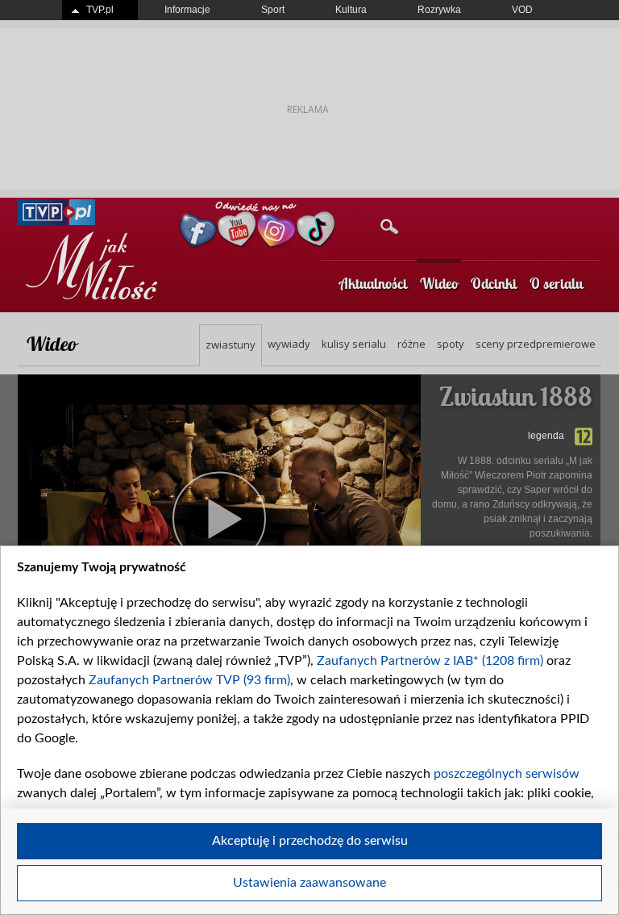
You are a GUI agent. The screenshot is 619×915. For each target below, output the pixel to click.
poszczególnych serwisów (507, 773)
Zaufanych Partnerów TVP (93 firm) (189, 680)
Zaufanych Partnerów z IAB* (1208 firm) (430, 660)
